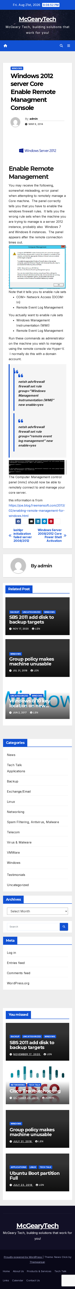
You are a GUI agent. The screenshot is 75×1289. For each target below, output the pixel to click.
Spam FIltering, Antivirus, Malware (33, 822)
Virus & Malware (19, 842)
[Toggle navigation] (68, 46)
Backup (14, 612)
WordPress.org (18, 983)
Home (6, 1271)
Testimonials (16, 875)
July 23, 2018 (23, 1184)
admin (33, 118)
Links (6, 1280)
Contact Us (33, 1280)
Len (37, 628)
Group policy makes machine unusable (31, 661)
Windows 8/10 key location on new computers (29, 705)
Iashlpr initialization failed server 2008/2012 (22, 535)
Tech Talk (14, 765)
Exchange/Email (19, 791)
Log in (11, 953)
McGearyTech (37, 19)
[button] (61, 46)
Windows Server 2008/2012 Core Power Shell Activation (50, 535)
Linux (11, 802)
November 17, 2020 (27, 1054)
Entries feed (16, 963)
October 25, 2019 (26, 1097)
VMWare (13, 852)
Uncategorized (32, 612)
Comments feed (18, 973)
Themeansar (37, 1261)
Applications (16, 771)
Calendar (17, 1280)
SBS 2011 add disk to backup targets (31, 619)
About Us (18, 1271)
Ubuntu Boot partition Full (35, 1175)
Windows (17, 68)
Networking (15, 812)
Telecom (13, 832)
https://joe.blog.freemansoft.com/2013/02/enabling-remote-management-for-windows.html (37, 510)
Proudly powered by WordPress (23, 1256)
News (11, 755)
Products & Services (39, 1271)
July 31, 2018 (22, 1141)
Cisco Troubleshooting (35, 1091)
